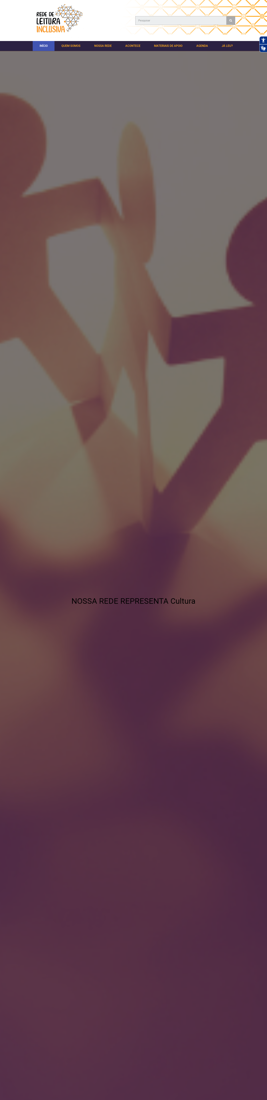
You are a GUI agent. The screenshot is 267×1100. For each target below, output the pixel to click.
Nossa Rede (103, 46)
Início (44, 46)
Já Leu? (227, 46)
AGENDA (202, 46)
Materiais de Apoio (168, 46)
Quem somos (70, 46)
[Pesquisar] (230, 20)
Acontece (132, 46)
